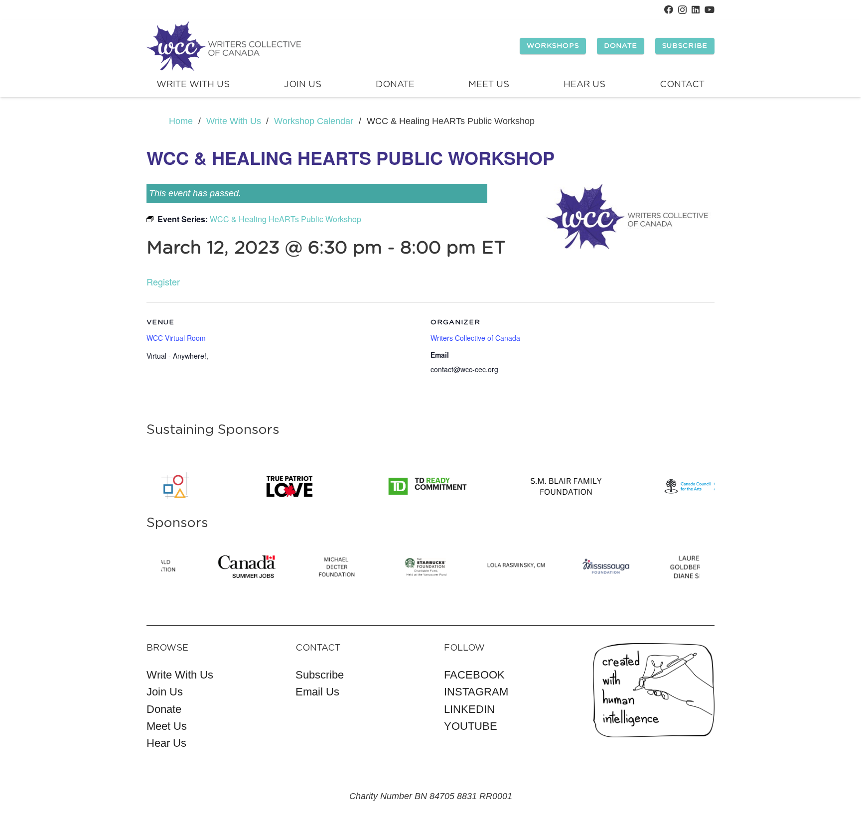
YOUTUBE (470, 726)
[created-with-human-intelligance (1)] (654, 690)
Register (163, 281)
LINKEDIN (469, 709)
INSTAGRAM (476, 691)
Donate (163, 709)
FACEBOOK (474, 675)
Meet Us (166, 726)
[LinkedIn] (696, 9)
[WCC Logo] (223, 46)
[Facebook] (668, 9)
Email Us (317, 691)
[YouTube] (710, 9)
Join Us (164, 691)
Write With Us (179, 675)
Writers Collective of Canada (475, 338)
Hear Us (166, 743)
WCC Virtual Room (176, 338)
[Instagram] (682, 10)
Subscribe (319, 675)
